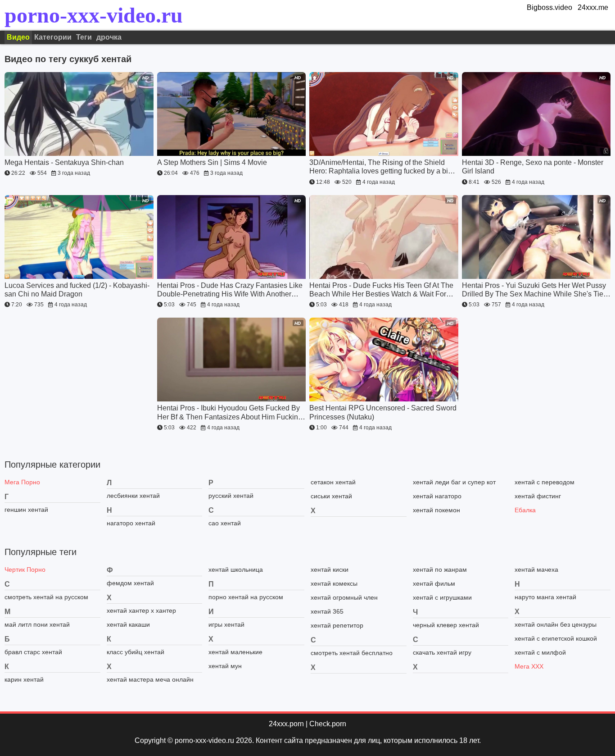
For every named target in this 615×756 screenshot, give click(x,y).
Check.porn (327, 724)
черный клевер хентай (446, 624)
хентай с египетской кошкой (556, 638)
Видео (18, 37)
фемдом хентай (130, 583)
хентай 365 (327, 611)
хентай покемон (436, 510)
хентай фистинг (538, 496)
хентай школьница (235, 569)
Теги (84, 37)
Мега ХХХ (529, 666)
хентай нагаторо (437, 496)
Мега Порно (22, 482)
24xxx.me (593, 7)
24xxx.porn (286, 724)
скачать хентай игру (442, 652)
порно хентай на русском (245, 597)
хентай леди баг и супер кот (454, 482)
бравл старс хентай (33, 652)
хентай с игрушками (442, 597)
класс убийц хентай (135, 652)
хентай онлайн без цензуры (556, 624)
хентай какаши (128, 624)
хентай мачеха (536, 569)
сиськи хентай (331, 496)
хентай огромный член (344, 597)
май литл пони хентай (37, 624)
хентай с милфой (540, 652)
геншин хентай (26, 509)
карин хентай (24, 679)
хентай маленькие (235, 652)
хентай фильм (434, 583)
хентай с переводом (544, 482)
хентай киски (329, 569)
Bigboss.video (549, 7)
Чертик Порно (25, 569)
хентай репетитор (337, 625)
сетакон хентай (333, 482)
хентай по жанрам (440, 569)
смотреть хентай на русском (46, 597)
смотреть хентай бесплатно (352, 652)
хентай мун (225, 665)
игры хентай (226, 624)
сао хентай (224, 523)
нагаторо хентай (131, 523)
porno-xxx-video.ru (94, 15)
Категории (53, 37)
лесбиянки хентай (133, 495)
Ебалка (525, 510)
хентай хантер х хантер (141, 610)
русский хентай (230, 495)
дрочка (109, 37)
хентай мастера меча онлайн (150, 679)
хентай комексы (334, 583)
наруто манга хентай (545, 597)
